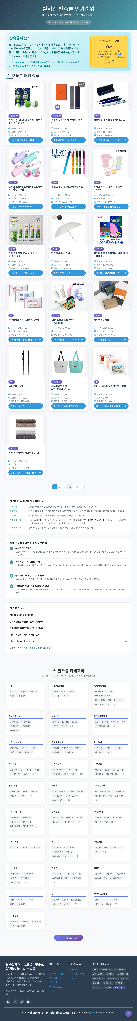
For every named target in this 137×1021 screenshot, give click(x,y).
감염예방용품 (100, 685)
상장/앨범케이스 (118, 769)
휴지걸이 (13, 904)
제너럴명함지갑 (101, 319)
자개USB (55, 748)
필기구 (97, 116)
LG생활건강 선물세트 (75, 791)
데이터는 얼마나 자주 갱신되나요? (24, 634)
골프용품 (55, 716)
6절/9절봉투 (99, 748)
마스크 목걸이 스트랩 (103, 700)
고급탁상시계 (26, 817)
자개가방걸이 (67, 748)
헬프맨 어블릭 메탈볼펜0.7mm (109, 120)
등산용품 (34, 748)
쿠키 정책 (74, 978)
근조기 (25, 791)
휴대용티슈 (29, 900)
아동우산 (98, 821)
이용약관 (74, 969)
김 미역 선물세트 (72, 795)
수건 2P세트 (119, 795)
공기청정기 (56, 696)
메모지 (65, 774)
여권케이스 (99, 774)
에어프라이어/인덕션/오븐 (61, 856)
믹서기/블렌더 (57, 852)
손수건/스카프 (100, 795)
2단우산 (98, 817)
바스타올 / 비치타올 (102, 791)
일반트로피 (121, 873)
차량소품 (24, 847)
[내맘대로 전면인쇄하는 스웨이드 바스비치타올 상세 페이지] (111, 230)
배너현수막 (105, 900)
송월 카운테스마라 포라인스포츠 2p (67, 121)
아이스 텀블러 (76, 878)
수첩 (123, 722)
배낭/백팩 (33, 691)
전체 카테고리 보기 (70, 937)
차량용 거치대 (35, 847)
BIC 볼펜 (55, 900)
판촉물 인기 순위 (56, 973)
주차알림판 (14, 847)
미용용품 (12, 249)
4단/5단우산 (117, 817)
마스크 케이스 (119, 700)
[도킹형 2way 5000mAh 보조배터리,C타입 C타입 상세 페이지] (25, 163)
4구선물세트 (14, 726)
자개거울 (78, 748)
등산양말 (24, 748)
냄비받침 (113, 847)
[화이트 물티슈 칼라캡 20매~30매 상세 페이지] (111, 362)
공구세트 (72, 691)
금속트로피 (99, 873)
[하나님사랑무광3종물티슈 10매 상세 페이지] (25, 296)
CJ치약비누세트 (27, 873)
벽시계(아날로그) (29, 826)
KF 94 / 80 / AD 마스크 (104, 691)
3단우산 (107, 817)
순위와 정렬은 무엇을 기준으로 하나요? (26, 621)
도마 (121, 847)
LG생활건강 (14, 878)
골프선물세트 (15, 716)
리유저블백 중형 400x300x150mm (61, 387)
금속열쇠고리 (36, 921)
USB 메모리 (72, 769)
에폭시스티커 (69, 821)
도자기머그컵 (69, 873)
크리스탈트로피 (115, 878)
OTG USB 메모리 (58, 769)
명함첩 (107, 769)
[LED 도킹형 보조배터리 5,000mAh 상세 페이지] (68, 296)
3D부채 (55, 691)
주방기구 (55, 841)
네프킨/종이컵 (57, 817)
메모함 (73, 774)
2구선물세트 (14, 722)
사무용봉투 (99, 752)
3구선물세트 (26, 722)
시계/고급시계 (15, 811)
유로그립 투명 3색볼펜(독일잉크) (67, 186)
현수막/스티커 (100, 894)
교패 (96, 900)
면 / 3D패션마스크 (102, 704)
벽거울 (37, 769)
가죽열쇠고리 (14, 921)
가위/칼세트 (56, 847)
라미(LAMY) (56, 904)
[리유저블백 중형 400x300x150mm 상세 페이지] (68, 362)
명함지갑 (98, 769)
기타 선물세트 (57, 795)
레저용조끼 (28, 752)
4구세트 (55, 726)
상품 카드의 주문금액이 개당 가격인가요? (27, 628)
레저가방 (24, 691)
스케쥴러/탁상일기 (102, 726)
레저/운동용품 (15, 742)
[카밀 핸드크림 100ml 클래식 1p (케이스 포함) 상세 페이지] (25, 230)
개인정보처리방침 (78, 973)
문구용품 (98, 742)
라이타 (79, 817)
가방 (11, 685)
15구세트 (65, 722)
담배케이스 (70, 817)
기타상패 (22, 795)
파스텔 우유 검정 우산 (62, 253)
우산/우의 (55, 249)
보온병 (79, 873)
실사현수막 (99, 904)
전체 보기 (118, 987)
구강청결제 (25, 878)
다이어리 (104, 722)
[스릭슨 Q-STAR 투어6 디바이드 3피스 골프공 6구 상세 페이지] (25, 96)
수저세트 (69, 852)
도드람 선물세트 (58, 800)
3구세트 (75, 722)
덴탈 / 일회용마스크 (102, 696)
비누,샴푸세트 (15, 774)
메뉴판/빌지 (56, 821)
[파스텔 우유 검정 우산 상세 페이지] (68, 230)
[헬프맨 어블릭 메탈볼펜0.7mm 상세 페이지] (111, 96)
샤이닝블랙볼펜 (15, 386)
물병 (96, 852)
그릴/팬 (98, 847)
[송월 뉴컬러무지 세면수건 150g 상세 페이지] (25, 429)
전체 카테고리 (55, 978)
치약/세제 (13, 868)
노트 (96, 722)
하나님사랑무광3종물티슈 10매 (23, 319)
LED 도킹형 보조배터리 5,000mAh (62, 321)
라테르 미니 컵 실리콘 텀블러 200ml (108, 188)
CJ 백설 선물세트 (58, 791)
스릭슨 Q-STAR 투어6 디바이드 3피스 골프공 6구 (25, 121)
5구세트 (64, 726)
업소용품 (55, 811)
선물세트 (55, 785)
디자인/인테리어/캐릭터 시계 (20, 821)
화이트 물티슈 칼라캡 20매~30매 (110, 386)
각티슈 (12, 900)
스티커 (115, 900)
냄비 (105, 847)
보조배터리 (21, 925)
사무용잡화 (56, 763)
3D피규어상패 (15, 791)
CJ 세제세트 (14, 873)
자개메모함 (69, 752)
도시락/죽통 (56, 873)
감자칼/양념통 (69, 847)
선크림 (25, 774)
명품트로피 (110, 873)
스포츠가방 (21, 696)
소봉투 (108, 752)
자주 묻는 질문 (55, 986)
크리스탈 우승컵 (101, 878)
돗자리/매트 (14, 748)
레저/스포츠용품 (16, 752)
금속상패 (34, 791)
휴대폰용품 (13, 182)
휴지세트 (22, 904)
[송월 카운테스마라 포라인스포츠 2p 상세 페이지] (68, 96)
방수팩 (12, 925)
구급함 (65, 696)
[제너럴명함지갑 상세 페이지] (111, 296)
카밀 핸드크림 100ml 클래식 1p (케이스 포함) (24, 255)
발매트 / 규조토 (118, 791)
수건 (110, 795)
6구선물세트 (14, 730)
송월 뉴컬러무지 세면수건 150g (23, 452)
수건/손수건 (99, 249)
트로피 (97, 868)
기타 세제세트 (15, 882)
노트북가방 (14, 691)
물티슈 (19, 900)
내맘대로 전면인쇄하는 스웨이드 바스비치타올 (111, 255)
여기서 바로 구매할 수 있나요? (22, 641)
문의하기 (53, 990)
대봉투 (109, 748)
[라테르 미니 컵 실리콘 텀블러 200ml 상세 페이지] (111, 163)
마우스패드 (56, 774)
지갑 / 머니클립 (112, 774)
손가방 (12, 696)
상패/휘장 (13, 785)
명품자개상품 (57, 742)
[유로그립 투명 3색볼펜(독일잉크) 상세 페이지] (68, 163)
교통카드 (25, 921)
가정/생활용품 (14, 116)
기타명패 (13, 795)
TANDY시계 (14, 817)
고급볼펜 (65, 900)
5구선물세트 (26, 726)
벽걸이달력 (115, 722)
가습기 (63, 691)
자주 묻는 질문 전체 (29, 648)
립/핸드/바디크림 (16, 769)
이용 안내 (53, 982)
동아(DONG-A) (76, 900)
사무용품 (98, 315)
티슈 (11, 315)
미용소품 (28, 769)
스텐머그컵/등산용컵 (60, 878)
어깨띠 (108, 904)
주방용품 (98, 841)
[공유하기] (128, 1014)
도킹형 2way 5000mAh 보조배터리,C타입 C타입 (25, 188)
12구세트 (55, 722)
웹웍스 (92, 1012)
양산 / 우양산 (109, 821)
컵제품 (97, 182)
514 (76, 486)
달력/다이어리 (100, 716)
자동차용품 (14, 841)
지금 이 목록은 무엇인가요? (21, 614)
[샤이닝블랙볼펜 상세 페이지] (25, 362)
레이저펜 (67, 904)
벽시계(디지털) (15, 826)
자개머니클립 (57, 752)
